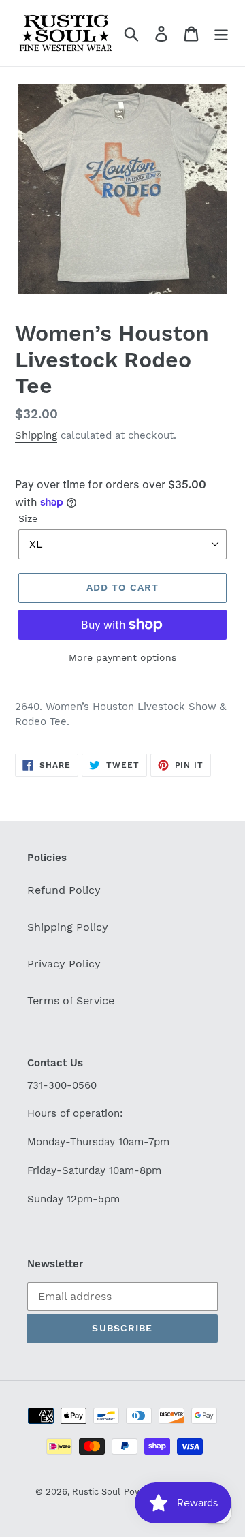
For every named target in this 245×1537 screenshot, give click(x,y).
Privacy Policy (64, 963)
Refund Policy (64, 890)
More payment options (122, 657)
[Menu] (221, 33)
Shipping (36, 435)
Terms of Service (70, 1000)
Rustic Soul (96, 1492)
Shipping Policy (67, 926)
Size (27, 518)
